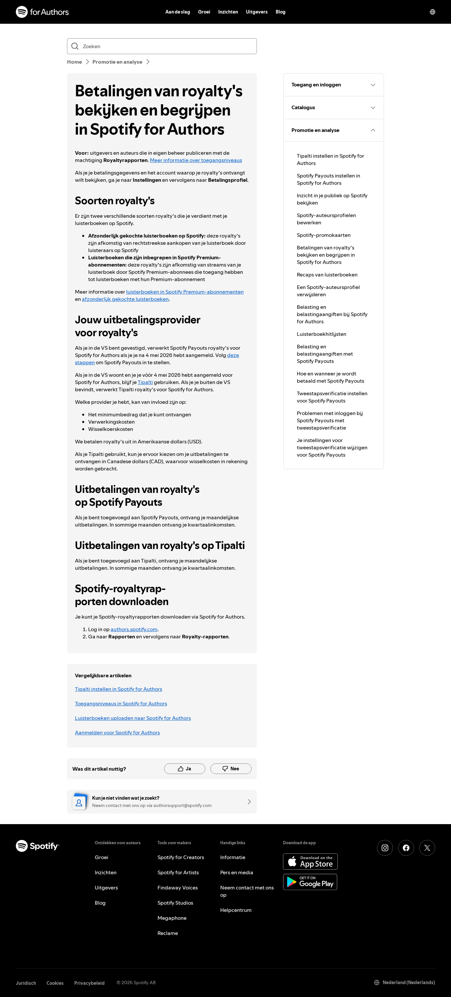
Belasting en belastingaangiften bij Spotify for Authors (332, 314)
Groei (204, 12)
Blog (281, 12)
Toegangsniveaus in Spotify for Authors (121, 703)
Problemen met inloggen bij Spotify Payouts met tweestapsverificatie (330, 420)
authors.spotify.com (134, 629)
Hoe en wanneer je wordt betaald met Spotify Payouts (330, 377)
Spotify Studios (175, 902)
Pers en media (236, 872)
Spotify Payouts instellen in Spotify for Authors (328, 179)
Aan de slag (177, 12)
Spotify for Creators (180, 857)
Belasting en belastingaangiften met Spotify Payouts (325, 354)
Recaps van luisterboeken (327, 274)
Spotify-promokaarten (324, 235)
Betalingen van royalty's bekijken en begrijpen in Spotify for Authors (326, 255)
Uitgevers (257, 12)
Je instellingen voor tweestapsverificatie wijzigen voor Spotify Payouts (332, 447)
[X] (427, 848)
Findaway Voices (177, 887)
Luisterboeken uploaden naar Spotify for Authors (133, 718)
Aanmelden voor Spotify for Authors (117, 732)
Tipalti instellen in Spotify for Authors (118, 688)
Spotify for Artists (178, 872)
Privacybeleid (89, 983)
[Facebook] (406, 848)
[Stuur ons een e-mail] (247, 802)
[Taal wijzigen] (432, 12)
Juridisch (26, 983)
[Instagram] (385, 848)
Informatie (232, 857)
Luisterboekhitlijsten (321, 334)
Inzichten (228, 12)
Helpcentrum (236, 910)
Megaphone (172, 917)
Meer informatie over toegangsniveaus (196, 160)
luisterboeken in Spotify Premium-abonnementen (185, 291)
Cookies (55, 983)
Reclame (167, 933)
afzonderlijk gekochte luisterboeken (125, 299)
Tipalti (145, 382)
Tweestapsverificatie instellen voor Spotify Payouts (332, 397)
